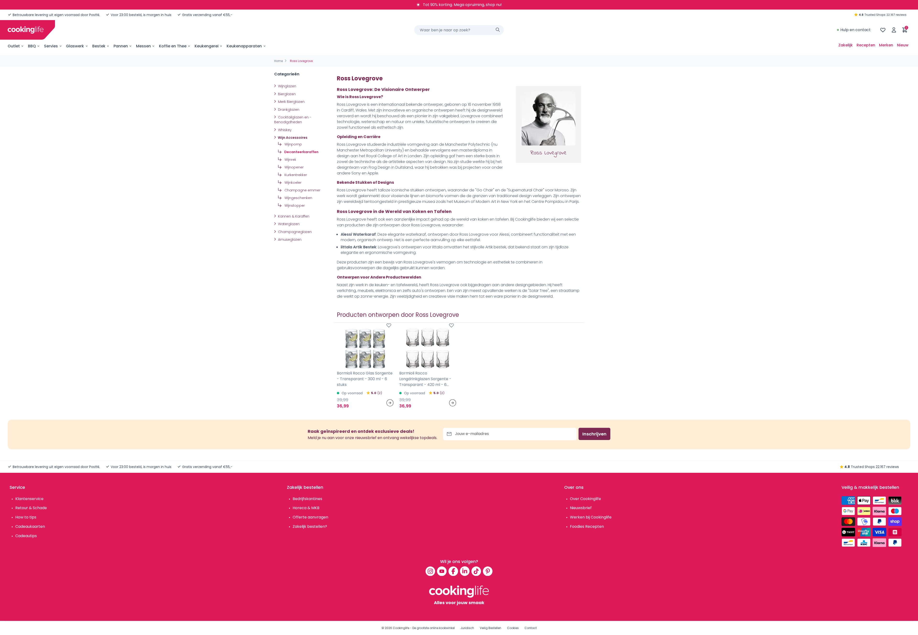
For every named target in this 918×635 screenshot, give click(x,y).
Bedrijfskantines (307, 498)
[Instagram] (430, 571)
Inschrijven (594, 434)
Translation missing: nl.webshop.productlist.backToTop (233, 411)
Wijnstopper (294, 205)
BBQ (32, 46)
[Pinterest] (487, 571)
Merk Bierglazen (291, 101)
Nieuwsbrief (581, 508)
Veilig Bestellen (490, 628)
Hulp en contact (855, 30)
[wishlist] (882, 30)
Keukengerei (207, 46)
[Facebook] (453, 571)
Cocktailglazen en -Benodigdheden (292, 119)
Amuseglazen (289, 239)
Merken (886, 45)
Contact (531, 628)
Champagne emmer (302, 190)
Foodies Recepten (587, 526)
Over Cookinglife (585, 498)
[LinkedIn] (465, 571)
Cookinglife (401, 628)
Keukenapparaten (244, 46)
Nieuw (902, 45)
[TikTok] (476, 571)
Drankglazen (288, 109)
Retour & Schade (31, 508)
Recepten (866, 45)
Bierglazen (286, 94)
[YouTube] (442, 571)
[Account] (893, 30)
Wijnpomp (293, 144)
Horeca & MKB (306, 508)
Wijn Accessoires (292, 137)
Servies (51, 46)
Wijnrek (290, 159)
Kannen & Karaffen (293, 216)
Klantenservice (29, 498)
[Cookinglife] (26, 30)
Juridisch (467, 628)
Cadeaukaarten (30, 526)
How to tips (25, 517)
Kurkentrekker (295, 175)
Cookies (513, 628)
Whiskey (284, 130)
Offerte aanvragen (310, 517)
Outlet (14, 46)
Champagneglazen (294, 231)
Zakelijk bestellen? (310, 526)
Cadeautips (26, 536)
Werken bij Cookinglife (591, 517)
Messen (143, 46)
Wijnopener (294, 167)
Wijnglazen (286, 86)
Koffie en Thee (172, 46)
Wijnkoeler (292, 182)
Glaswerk (75, 46)
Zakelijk (845, 45)
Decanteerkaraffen (301, 152)
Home (278, 61)
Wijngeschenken (298, 197)
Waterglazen (288, 224)
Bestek (98, 46)
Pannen (121, 46)
